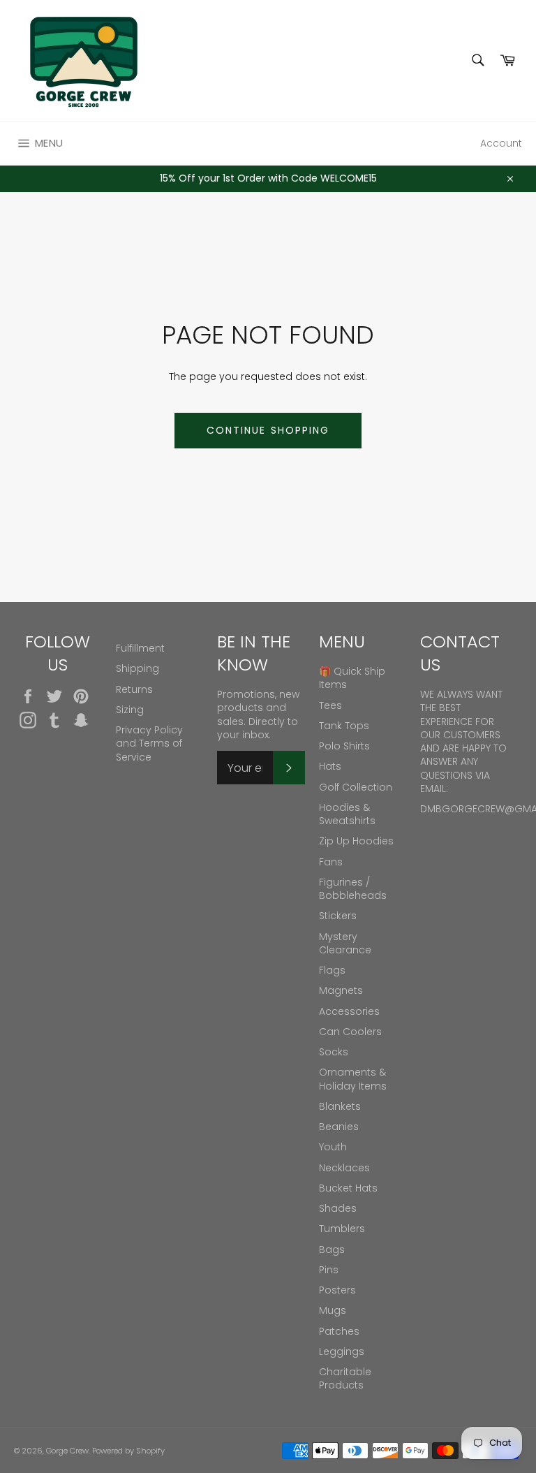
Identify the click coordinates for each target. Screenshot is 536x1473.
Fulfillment (140, 648)
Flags (332, 970)
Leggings (341, 1351)
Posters (337, 1290)
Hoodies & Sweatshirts (347, 814)
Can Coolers (350, 1032)
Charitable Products (345, 1378)
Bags (332, 1249)
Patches (339, 1331)
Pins (328, 1270)
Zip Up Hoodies (356, 841)
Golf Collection (355, 787)
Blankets (340, 1106)
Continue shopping (268, 430)
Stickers (338, 916)
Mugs (332, 1310)
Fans (331, 862)
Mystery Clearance (345, 943)
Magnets (341, 990)
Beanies (339, 1127)
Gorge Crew (67, 1450)
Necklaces (344, 1168)
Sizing (130, 710)
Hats (330, 766)
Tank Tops (344, 726)
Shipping (137, 668)
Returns (134, 689)
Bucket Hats (348, 1188)
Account (501, 143)
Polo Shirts (344, 746)
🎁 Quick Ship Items (352, 677)
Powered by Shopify (128, 1450)
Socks (333, 1052)
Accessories (349, 1011)
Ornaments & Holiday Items (353, 1078)
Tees (330, 705)
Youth (333, 1147)
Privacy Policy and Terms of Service (149, 743)
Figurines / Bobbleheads (353, 888)
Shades (338, 1208)
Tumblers (342, 1229)
